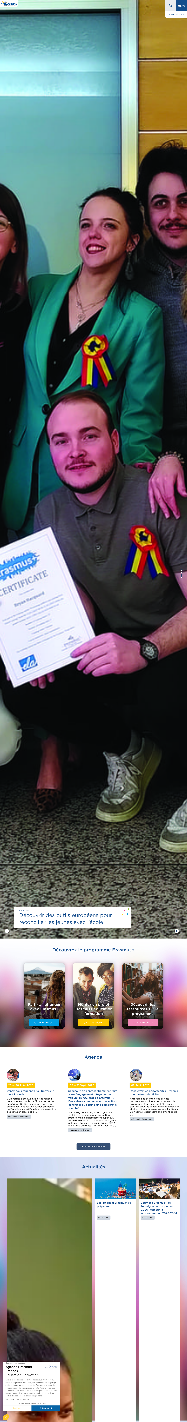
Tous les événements (93, 1146)
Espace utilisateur (176, 14)
